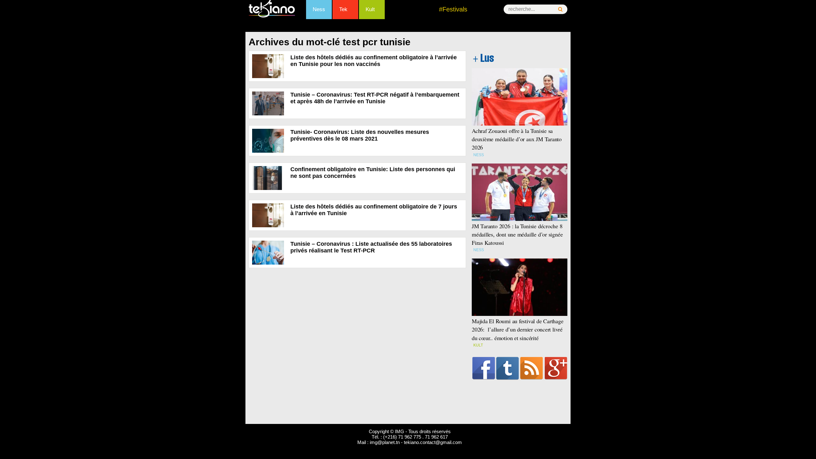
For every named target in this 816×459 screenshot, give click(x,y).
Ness (319, 9)
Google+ (556, 368)
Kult (370, 9)
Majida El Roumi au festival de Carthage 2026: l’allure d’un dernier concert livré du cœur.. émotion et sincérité (518, 329)
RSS (531, 368)
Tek (343, 9)
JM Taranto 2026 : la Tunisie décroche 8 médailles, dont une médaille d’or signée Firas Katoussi (517, 234)
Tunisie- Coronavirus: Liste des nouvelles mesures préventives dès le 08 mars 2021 (359, 135)
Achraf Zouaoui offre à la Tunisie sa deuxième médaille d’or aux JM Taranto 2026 (517, 139)
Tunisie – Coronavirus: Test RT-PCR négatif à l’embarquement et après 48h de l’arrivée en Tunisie (374, 98)
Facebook (484, 368)
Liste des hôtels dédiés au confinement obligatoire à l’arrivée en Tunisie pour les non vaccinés (373, 60)
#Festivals (453, 9)
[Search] (560, 9)
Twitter (508, 368)
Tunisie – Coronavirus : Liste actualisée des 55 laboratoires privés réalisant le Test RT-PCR (371, 247)
